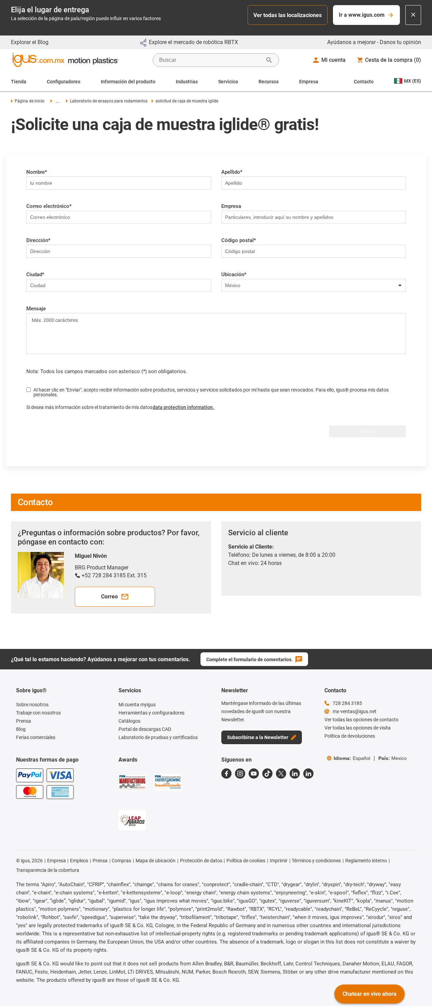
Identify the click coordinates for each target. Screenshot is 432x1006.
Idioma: (352, 758)
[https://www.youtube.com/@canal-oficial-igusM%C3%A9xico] (254, 773)
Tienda (18, 81)
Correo (109, 596)
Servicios (228, 81)
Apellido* (231, 172)
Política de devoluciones (349, 736)
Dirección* (38, 240)
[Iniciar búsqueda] (269, 60)
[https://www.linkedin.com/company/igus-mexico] (295, 773)
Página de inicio (29, 101)
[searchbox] (210, 60)
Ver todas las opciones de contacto (361, 719)
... (58, 101)
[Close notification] (413, 15)
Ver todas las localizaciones (287, 15)
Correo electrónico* (49, 206)
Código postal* (238, 240)
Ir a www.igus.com (362, 15)
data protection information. (183, 407)
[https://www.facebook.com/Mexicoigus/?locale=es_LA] (226, 773)
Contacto (364, 81)
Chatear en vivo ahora (369, 994)
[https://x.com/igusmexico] (281, 773)
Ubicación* (234, 274)
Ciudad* (35, 274)
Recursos (269, 81)
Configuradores (63, 81)
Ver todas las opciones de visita (357, 728)
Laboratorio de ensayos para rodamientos (108, 101)
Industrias (187, 81)
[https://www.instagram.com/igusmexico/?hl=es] (240, 773)
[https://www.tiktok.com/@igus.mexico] (267, 773)
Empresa (308, 81)
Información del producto (128, 81)
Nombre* (36, 172)
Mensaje (36, 309)
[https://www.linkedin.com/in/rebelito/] (308, 773)
